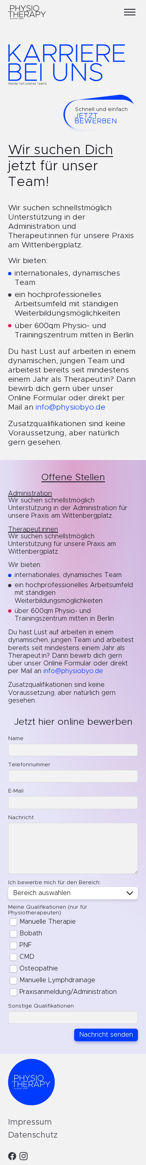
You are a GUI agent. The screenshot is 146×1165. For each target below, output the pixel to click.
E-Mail (16, 791)
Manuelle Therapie (47, 921)
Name (16, 738)
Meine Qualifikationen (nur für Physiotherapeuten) (47, 910)
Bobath (30, 933)
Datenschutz (33, 1135)
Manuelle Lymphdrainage (57, 980)
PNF (25, 945)
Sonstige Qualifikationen (41, 1006)
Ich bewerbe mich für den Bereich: (54, 882)
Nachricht (21, 817)
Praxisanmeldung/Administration (68, 992)
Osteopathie (38, 968)
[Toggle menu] (130, 12)
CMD (26, 957)
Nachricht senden (106, 1034)
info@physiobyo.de (70, 407)
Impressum (30, 1122)
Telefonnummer (29, 765)
